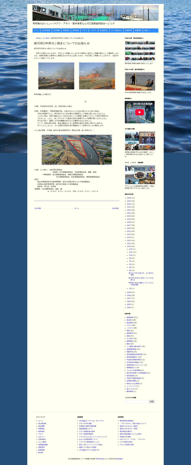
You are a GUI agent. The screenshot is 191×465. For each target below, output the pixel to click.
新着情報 (138, 30)
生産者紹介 (104, 30)
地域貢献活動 (131, 349)
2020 (129, 216)
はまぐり (41, 437)
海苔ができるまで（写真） (129, 429)
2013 (129, 237)
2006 (129, 301)
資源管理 (128, 30)
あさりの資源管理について (88, 439)
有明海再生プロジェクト (135, 365)
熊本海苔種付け (132, 357)
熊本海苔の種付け (126, 431)
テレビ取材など (116, 30)
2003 (129, 307)
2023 (129, 207)
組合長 (129, 320)
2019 (129, 219)
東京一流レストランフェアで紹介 (91, 445)
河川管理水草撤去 (133, 362)
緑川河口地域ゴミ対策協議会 (137, 373)
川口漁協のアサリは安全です (89, 450)
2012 (129, 240)
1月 (130, 288)
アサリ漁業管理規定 (86, 434)
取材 (128, 331)
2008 (129, 295)
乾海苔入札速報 (125, 437)
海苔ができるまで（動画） (129, 426)
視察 (128, 336)
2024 (129, 204)
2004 (129, 304)
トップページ (131, 386)
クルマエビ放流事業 (134, 370)
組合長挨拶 (46, 30)
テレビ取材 (42, 442)
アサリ (84, 30)
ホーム (36, 30)
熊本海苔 (76, 30)
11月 (131, 252)
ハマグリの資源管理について (89, 442)
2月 (130, 270)
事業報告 (66, 30)
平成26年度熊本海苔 (134, 360)
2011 (129, 243)
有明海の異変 (131, 381)
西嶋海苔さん (131, 367)
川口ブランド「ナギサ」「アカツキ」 (133, 439)
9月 (130, 258)
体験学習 (130, 352)
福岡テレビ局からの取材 (87, 447)
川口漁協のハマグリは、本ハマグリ (91, 421)
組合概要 (56, 30)
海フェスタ (131, 389)
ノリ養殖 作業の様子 (134, 346)
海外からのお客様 (133, 383)
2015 (129, 231)
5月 (130, 264)
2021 (129, 213)
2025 (129, 201)
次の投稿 (38, 208)
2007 (129, 298)
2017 (129, 225)
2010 (129, 246)
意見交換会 (131, 376)
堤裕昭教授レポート (86, 429)
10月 (131, 255)
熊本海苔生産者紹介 (127, 421)
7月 (130, 261)
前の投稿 (115, 208)
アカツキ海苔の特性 (127, 445)
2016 (129, 228)
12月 (131, 249)
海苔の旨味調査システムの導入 (131, 434)
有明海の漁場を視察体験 (87, 426)
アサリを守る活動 (85, 423)
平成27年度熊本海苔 (134, 378)
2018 (129, 222)
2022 (129, 210)
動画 (146, 30)
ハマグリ (93, 30)
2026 (129, 198)
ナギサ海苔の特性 (126, 442)
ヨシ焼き (46, 38)
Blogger (120, 459)
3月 (130, 267)
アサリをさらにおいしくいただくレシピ (93, 437)
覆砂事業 (130, 391)
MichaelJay (100, 459)
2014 (129, 234)
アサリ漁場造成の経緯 (87, 431)
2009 (129, 292)
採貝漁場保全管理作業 (135, 354)
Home (38, 38)
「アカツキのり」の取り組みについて (133, 423)
